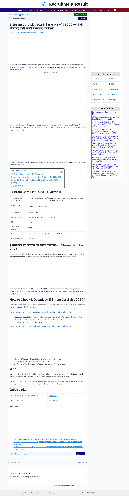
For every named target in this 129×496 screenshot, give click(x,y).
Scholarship (97, 94)
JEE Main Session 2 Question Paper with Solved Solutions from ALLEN (105, 118)
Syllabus (110, 79)
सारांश (15, 183)
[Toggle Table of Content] (60, 171)
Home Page (112, 100)
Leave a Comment (16, 32)
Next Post (82, 462)
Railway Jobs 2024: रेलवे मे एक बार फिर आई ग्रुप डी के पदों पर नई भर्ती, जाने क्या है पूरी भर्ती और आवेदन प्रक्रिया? (105, 152)
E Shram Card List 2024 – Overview (27, 174)
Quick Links (18, 186)
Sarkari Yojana (97, 89)
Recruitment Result (68, 4)
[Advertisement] (64, 491)
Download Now (80, 15)
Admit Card (111, 84)
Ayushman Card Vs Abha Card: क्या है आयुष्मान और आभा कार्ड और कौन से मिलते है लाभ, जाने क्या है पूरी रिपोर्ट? (105, 159)
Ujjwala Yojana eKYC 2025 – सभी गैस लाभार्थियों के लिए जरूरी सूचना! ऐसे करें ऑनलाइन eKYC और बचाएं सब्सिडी (105, 124)
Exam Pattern (112, 94)
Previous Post (14, 462)
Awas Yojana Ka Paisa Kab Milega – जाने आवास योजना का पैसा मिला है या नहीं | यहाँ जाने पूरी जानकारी (45, 439)
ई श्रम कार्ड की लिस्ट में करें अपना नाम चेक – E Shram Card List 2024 (38, 177)
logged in (22, 477)
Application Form (98, 100)
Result (95, 84)
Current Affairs (113, 89)
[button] (115, 10)
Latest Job (96, 79)
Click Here (31, 239)
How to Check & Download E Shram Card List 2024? (35, 180)
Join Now (82, 18)
